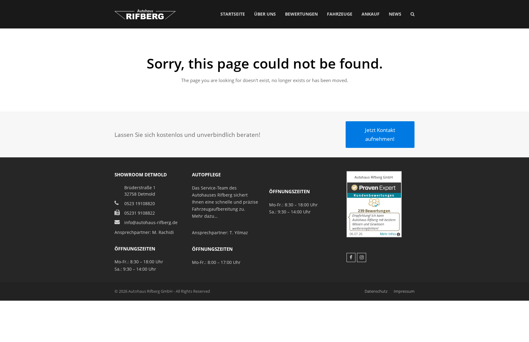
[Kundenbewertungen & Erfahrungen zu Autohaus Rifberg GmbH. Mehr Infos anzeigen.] (374, 236)
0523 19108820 (139, 203)
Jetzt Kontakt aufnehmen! (380, 134)
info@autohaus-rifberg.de (151, 222)
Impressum (404, 291)
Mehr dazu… (205, 216)
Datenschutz (376, 291)
